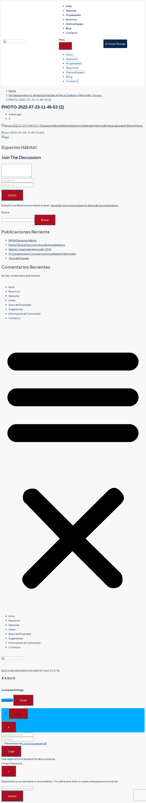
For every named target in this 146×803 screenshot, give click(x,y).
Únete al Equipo (75, 23)
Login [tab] (18, 713)
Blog (68, 28)
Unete (12, 300)
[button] (73, 467)
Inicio (69, 6)
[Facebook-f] (2, 678)
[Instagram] (8, 678)
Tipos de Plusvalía (19, 258)
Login (11, 751)
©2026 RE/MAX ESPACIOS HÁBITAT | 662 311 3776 (30, 670)
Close (23, 700)
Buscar (5, 212)
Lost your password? (34, 743)
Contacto (71, 32)
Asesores (71, 10)
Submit (12, 195)
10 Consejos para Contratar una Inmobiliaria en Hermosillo (42, 253)
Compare (7, 700)
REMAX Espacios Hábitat (23, 240)
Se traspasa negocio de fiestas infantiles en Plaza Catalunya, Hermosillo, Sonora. (55, 95)
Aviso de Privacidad (20, 304)
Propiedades (73, 15)
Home (12, 90)
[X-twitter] (5, 678)
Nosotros (71, 19)
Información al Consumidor (25, 313)
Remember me (13, 743)
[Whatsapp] (11, 678)
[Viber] (14, 678)
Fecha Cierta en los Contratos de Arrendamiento (37, 244)
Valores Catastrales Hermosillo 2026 (30, 249)
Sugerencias (16, 309)
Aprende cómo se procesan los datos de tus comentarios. (85, 205)
